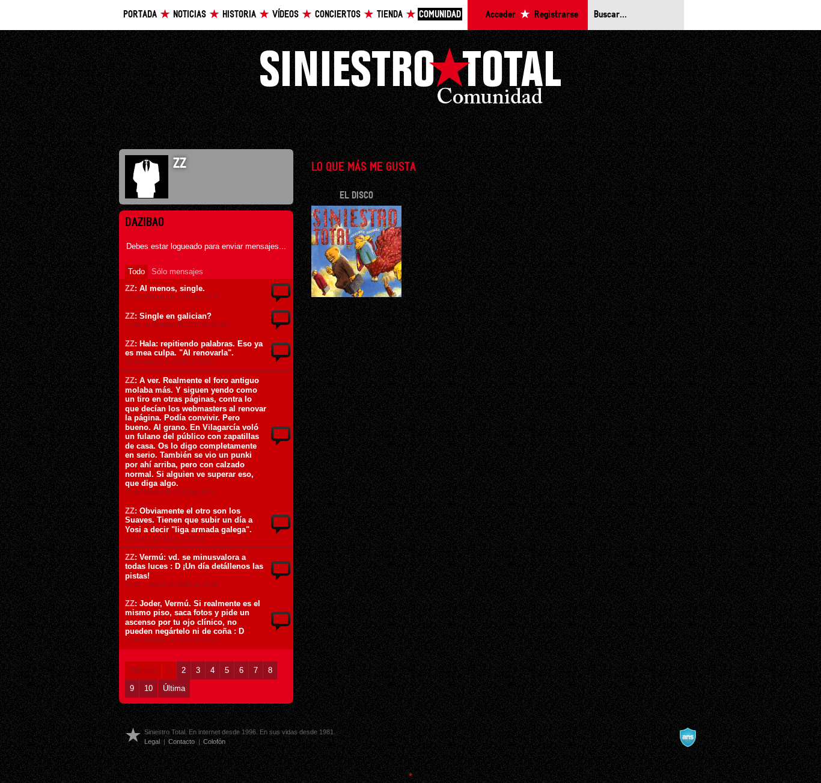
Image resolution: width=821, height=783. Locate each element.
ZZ (130, 288)
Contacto (181, 741)
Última (174, 688)
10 (148, 688)
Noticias (189, 14)
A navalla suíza (687, 737)
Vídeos (285, 14)
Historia (239, 14)
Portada (140, 14)
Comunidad (440, 14)
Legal (152, 741)
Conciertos (338, 14)
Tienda (390, 14)
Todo (136, 271)
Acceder (501, 14)
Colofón (214, 741)
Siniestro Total (410, 79)
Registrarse (556, 14)
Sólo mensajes (177, 271)
